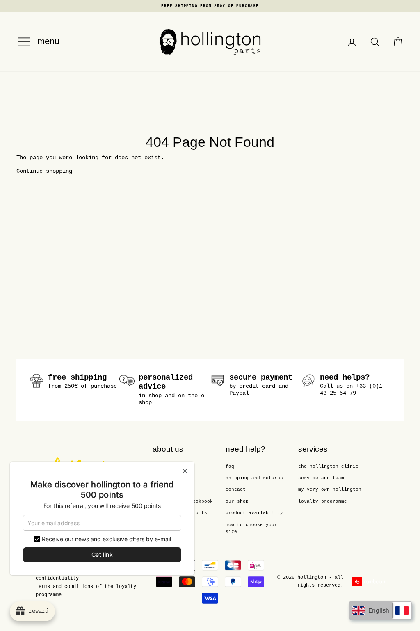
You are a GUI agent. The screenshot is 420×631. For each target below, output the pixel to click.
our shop (237, 501)
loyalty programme (322, 501)
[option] (210, 6)
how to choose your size (251, 528)
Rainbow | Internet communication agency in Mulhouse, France (369, 581)
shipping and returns (254, 478)
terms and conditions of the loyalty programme (86, 590)
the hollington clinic (328, 466)
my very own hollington (329, 489)
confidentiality (57, 578)
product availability (254, 512)
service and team (321, 478)
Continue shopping (44, 171)
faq (230, 466)
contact (236, 489)
